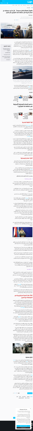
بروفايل (16, 5)
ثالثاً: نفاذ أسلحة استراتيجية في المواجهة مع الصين (6, 57)
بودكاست (13, 5)
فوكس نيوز (19, 284)
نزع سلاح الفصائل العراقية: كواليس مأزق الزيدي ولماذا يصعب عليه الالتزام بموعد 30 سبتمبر (25, 98)
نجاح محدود (8, 59)
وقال (31, 375)
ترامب (30, 50)
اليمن (17, 396)
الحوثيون (28, 396)
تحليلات (19, 5)
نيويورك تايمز (23, 307)
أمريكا (20, 396)
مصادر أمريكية (28, 125)
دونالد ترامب (24, 396)
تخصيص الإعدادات (23, 427)
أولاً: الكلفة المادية (7, 52)
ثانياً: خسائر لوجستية (7, 54)
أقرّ (26, 361)
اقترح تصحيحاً (30, 393)
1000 (14, 360)
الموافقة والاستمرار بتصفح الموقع (23, 425)
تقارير (21, 5)
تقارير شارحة (24, 5)
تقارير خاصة (28, 5)
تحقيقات (31, 5)
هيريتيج (19, 316)
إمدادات (31, 169)
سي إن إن (28, 136)
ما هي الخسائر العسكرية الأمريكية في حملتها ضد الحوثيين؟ (6, 49)
